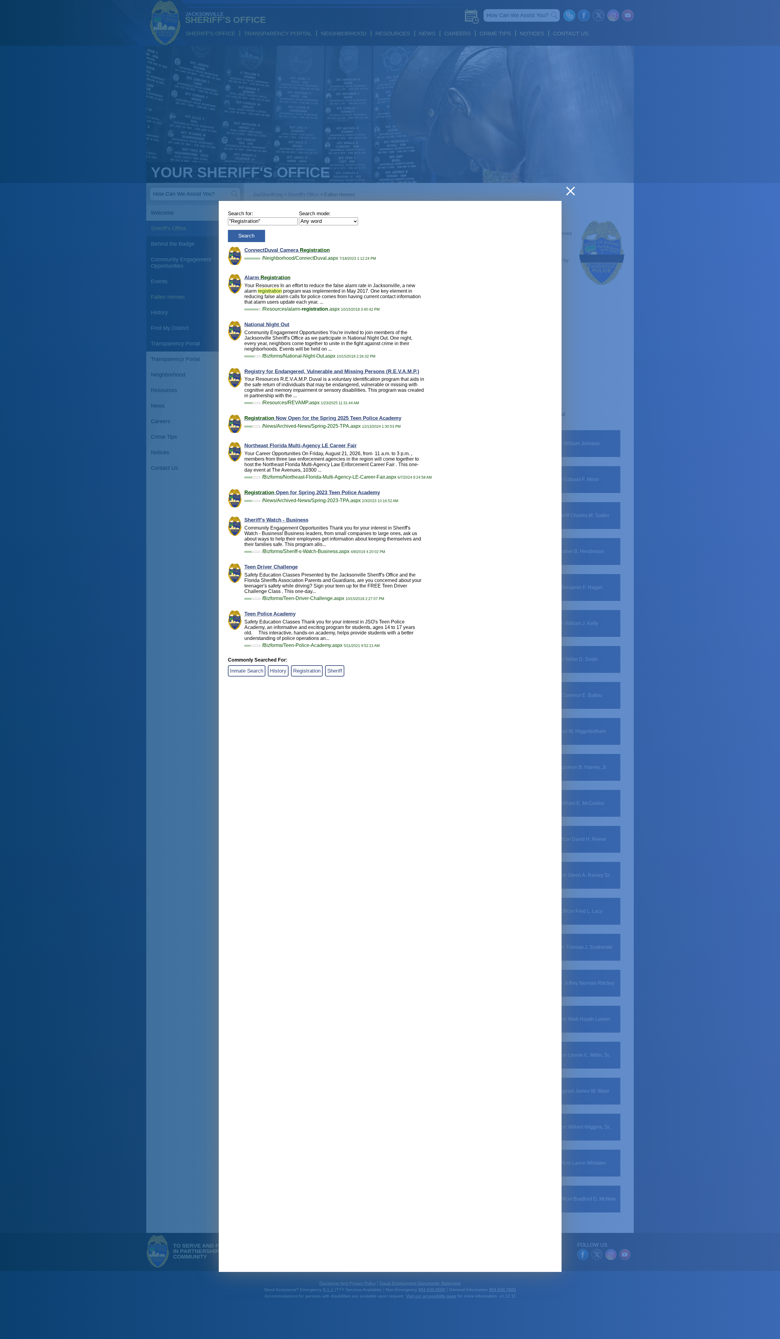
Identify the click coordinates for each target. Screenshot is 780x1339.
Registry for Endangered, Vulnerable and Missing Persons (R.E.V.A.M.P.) (331, 371)
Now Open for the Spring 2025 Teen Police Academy (322, 418)
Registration (307, 671)
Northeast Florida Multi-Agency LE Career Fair (300, 445)
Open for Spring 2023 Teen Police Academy (312, 492)
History (278, 671)
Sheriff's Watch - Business (276, 520)
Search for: (240, 213)
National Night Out (266, 324)
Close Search (570, 191)
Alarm (267, 277)
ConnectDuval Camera (287, 250)
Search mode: (315, 213)
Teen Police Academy (270, 614)
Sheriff (334, 671)
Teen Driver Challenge (271, 567)
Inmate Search (246, 671)
